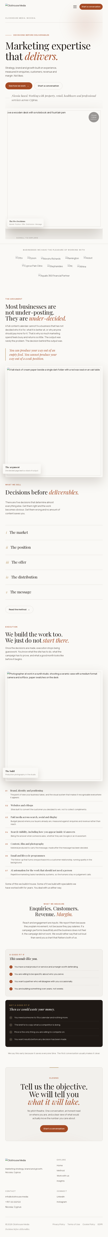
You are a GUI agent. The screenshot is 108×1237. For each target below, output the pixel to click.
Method (61, 1170)
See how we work (19, 85)
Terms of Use (73, 1224)
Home (60, 1165)
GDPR (100, 1224)
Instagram (62, 1201)
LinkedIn (61, 1196)
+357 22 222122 (13, 1201)
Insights (61, 1180)
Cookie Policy (89, 1224)
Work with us (63, 1175)
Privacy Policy (59, 1224)
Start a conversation (91, 6)
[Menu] (75, 6)
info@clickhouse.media (16, 1196)
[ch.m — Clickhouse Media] (15, 7)
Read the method (19, 609)
